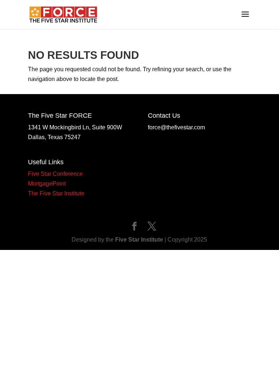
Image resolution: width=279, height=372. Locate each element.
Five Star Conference (55, 174)
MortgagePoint (47, 184)
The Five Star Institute (56, 193)
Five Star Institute (139, 239)
